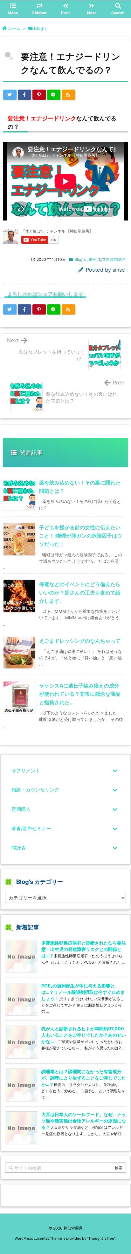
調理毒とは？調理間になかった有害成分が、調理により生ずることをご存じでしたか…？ (83, 1078)
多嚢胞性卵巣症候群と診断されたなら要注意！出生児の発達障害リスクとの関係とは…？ (83, 949)
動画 (92, 259)
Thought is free (101, 1238)
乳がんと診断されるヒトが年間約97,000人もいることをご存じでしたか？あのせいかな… (83, 1035)
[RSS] (68, 95)
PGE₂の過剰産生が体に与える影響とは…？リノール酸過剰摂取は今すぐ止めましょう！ (83, 992)
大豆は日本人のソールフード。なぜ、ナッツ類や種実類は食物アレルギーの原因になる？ (83, 1121)
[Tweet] (10, 95)
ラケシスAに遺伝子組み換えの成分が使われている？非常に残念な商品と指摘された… (80, 693)
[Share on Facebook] (24, 95)
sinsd (119, 270)
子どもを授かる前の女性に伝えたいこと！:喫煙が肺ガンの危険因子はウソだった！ (80, 535)
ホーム (14, 28)
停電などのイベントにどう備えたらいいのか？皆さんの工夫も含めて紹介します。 (80, 592)
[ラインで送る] (53, 95)
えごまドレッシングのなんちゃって (80, 641)
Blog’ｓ (41, 28)
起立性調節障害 (111, 259)
